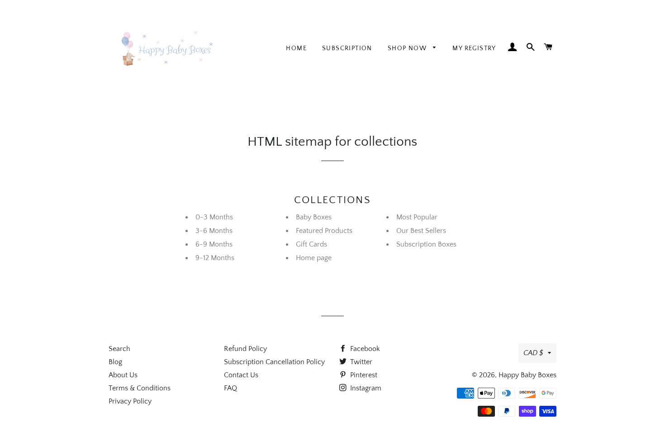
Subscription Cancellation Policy (274, 362)
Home (296, 48)
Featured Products (324, 231)
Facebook (364, 349)
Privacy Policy (130, 401)
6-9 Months (214, 244)
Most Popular (416, 217)
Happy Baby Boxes (527, 375)
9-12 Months (214, 258)
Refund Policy (245, 349)
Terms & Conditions (140, 388)
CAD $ (533, 353)
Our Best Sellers (421, 231)
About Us (123, 375)
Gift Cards (311, 244)
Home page (314, 258)
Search (119, 349)
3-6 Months (214, 231)
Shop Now (408, 48)
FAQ (230, 388)
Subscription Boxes (426, 244)
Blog (115, 362)
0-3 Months (214, 217)
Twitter (360, 362)
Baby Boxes (314, 217)
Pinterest (362, 375)
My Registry (474, 48)
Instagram (364, 388)
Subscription (347, 48)
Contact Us (241, 375)
